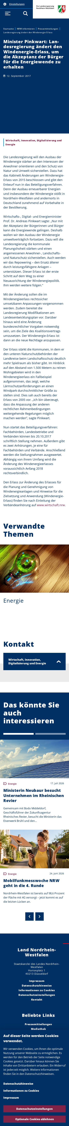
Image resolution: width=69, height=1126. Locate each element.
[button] (16, 4)
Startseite (8, 28)
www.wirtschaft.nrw (51, 505)
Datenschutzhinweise (18, 1084)
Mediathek (38, 1028)
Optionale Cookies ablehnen (34, 1119)
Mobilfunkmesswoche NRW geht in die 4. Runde (31, 883)
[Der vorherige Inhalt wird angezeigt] (29, 916)
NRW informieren (26, 28)
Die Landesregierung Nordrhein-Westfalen (51, 9)
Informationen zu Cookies (21, 1090)
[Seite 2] (50, 734)
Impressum (11, 1098)
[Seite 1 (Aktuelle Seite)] (18, 734)
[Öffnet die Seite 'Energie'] (34, 568)
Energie (13, 600)
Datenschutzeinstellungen (34, 1109)
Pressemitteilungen (48, 28)
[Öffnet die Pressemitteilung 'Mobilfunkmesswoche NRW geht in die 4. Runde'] (34, 849)
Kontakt (36, 999)
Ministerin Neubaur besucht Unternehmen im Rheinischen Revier (33, 795)
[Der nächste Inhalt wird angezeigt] (39, 916)
